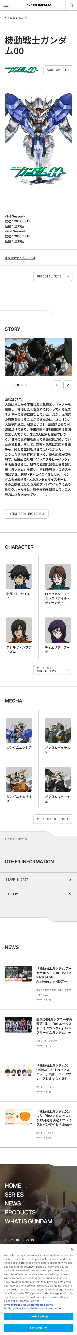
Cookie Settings (39, 1316)
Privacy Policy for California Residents (28, 1304)
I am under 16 (38, 1327)
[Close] (72, 1249)
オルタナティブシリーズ (20, 258)
